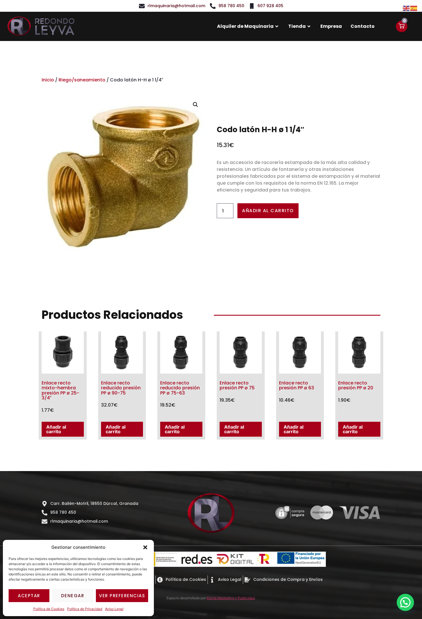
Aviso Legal (114, 609)
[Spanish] (414, 8)
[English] (406, 8)
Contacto (363, 26)
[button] (145, 547)
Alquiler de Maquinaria (245, 26)
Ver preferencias (122, 596)
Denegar (72, 596)
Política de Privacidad (84, 609)
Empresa (331, 26)
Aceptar (29, 596)
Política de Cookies (48, 609)
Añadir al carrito (268, 210)
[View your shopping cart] (401, 26)
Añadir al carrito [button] (56, 429)
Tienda (297, 26)
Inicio (48, 80)
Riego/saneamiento (82, 80)
